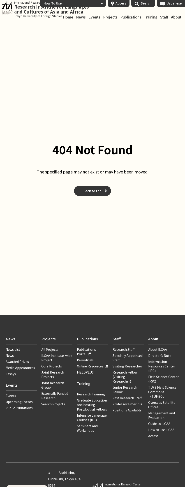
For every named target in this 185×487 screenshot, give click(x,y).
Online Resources (90, 366)
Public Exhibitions (19, 408)
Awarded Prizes (17, 361)
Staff (164, 17)
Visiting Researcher (127, 366)
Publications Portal (86, 351)
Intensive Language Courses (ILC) (92, 417)
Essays (11, 374)
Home (68, 17)
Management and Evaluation (161, 415)
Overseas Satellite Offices (161, 404)
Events (94, 17)
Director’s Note (159, 355)
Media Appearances (20, 367)
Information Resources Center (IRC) (161, 366)
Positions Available (127, 410)
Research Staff (123, 349)
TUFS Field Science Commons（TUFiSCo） (162, 392)
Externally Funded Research (54, 395)
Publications (130, 17)
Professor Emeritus (127, 404)
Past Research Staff (127, 398)
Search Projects (53, 404)
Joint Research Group (52, 385)
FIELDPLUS (85, 372)
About (176, 17)
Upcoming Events (19, 401)
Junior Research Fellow (125, 389)
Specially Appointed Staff (128, 357)
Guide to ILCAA (160, 423)
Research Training (91, 394)
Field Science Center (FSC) (163, 378)
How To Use (53, 3)
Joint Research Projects (52, 374)
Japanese (174, 3)
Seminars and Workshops (87, 428)
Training (150, 17)
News (81, 17)
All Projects (49, 349)
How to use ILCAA (161, 429)
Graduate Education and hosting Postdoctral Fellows (92, 404)
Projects (110, 17)
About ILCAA (157, 349)
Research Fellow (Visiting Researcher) (125, 376)
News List (13, 349)
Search (146, 3)
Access (121, 3)
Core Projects (51, 366)
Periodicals (85, 360)
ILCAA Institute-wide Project (56, 357)
